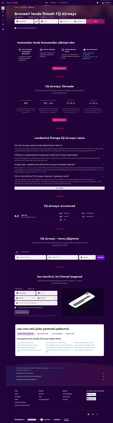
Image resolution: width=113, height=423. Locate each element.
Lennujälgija (28, 167)
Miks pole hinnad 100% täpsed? (26, 379)
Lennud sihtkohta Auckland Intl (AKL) (27, 345)
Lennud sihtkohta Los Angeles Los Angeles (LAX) (59, 347)
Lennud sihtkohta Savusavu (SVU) (83, 342)
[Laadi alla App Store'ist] (91, 398)
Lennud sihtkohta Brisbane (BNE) (26, 347)
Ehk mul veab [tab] (70, 333)
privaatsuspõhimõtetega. (50, 315)
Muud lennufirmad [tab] (57, 333)
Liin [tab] (17, 252)
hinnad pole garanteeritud (56, 368)
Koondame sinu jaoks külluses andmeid (28, 376)
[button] (3, 3)
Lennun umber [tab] (25, 252)
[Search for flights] (3, 8)
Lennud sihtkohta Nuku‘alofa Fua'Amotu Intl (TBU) (29, 351)
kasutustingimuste (37, 315)
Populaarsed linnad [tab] (42, 333)
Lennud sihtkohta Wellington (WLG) (84, 347)
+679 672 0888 (41, 172)
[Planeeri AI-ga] (3, 19)
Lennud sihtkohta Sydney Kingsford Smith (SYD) (59, 345)
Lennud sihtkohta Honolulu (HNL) (83, 350)
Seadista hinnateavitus (89, 56)
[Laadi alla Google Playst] (91, 394)
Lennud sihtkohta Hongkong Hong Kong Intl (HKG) (58, 351)
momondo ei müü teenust (24, 373)
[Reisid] (3, 24)
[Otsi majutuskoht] (3, 12)
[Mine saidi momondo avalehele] (12, 3)
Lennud (16, 7)
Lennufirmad (23, 7)
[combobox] (20, 17)
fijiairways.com (99, 170)
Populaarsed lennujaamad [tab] (25, 333)
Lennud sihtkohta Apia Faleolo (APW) (84, 345)
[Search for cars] (3, 15)
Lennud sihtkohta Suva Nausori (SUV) (56, 342)
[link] (59, 68)
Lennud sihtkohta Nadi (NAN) (25, 342)
